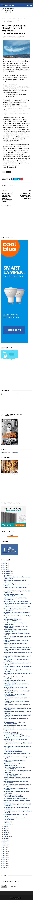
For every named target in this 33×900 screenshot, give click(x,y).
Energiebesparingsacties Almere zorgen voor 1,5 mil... (17, 674)
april (5, 832)
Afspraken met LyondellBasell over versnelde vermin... (17, 604)
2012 (4, 861)
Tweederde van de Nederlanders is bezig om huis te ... (17, 715)
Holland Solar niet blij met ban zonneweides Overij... (17, 649)
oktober (6, 575)
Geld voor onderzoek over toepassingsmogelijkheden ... (13, 750)
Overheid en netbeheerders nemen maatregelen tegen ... (14, 681)
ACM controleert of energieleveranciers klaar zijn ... (17, 667)
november (7, 573)
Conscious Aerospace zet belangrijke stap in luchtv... (17, 712)
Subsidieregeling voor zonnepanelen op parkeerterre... (16, 781)
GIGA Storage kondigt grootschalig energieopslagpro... (14, 768)
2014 (4, 857)
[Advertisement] (13, 375)
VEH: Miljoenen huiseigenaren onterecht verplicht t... (16, 788)
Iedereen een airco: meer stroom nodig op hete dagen (16, 808)
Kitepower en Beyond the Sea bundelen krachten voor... (16, 630)
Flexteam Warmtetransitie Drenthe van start (17, 647)
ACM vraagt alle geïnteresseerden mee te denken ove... (17, 691)
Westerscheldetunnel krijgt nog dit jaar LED (17, 607)
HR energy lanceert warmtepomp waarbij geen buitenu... (18, 811)
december (7, 571)
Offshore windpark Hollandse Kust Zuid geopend (15, 815)
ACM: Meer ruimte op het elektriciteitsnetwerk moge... (13, 733)
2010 (4, 865)
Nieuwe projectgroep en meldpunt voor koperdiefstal (16, 719)
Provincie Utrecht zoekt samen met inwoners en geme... (17, 785)
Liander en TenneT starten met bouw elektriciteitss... (15, 740)
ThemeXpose (19, 898)
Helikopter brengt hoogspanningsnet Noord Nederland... (17, 804)
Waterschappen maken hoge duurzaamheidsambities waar (13, 795)
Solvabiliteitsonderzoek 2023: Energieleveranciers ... (12, 620)
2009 (4, 867)
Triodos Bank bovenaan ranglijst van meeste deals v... (17, 698)
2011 (4, 863)
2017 (4, 851)
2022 (4, 841)
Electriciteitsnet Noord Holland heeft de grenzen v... (16, 581)
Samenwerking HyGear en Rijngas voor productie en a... (15, 688)
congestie (8, 18)
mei (5, 830)
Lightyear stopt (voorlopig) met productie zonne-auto (16, 792)
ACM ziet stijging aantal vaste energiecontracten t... (13, 774)
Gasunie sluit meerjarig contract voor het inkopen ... (16, 640)
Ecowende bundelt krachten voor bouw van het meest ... (17, 754)
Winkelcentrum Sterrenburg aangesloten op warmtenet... (17, 591)
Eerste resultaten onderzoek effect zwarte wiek (17, 778)
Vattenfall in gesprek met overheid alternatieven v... (14, 761)
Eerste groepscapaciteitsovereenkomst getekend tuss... (16, 818)
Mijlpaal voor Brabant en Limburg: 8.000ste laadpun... (17, 801)
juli (5, 826)
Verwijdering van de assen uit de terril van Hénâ (17, 613)
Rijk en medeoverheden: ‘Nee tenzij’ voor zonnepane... (16, 609)
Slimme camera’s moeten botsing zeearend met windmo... (17, 577)
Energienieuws (8, 5)
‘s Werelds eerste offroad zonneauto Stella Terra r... (17, 705)
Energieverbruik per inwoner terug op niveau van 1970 (17, 747)
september (7, 822)
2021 (4, 843)
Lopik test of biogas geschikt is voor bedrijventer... (15, 726)
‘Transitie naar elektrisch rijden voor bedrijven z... (18, 616)
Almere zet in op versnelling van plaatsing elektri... (17, 633)
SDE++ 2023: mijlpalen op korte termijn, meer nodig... (17, 584)
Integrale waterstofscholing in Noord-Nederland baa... (15, 644)
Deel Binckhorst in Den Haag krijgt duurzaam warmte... (17, 771)
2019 (4, 847)
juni (5, 828)
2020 (4, 845)
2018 (4, 849)
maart (6, 834)
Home (3, 18)
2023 (4, 569)
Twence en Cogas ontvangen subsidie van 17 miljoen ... (17, 663)
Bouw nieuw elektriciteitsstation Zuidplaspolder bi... (14, 595)
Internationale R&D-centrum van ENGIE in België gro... (16, 660)
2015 (4, 855)
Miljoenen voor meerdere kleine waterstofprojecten (13, 764)
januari (6, 838)
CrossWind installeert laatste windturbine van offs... (18, 653)
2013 (4, 859)
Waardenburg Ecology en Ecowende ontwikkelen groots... (14, 722)
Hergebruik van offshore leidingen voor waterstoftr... (16, 623)
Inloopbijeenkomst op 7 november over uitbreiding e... (16, 626)
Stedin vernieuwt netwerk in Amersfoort (16, 601)
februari (6, 836)
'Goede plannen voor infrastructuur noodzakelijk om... (14, 695)
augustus (7, 824)
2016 (4, 853)
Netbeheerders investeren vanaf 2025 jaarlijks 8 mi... (18, 729)
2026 (4, 563)
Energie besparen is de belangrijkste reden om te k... (18, 743)
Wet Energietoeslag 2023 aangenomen (15, 798)
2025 (4, 565)
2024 (4, 567)
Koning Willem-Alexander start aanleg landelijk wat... (15, 598)
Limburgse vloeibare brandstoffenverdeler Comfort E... (17, 677)
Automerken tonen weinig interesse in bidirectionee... (15, 588)
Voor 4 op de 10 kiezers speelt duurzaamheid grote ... (17, 637)
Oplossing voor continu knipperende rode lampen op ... (16, 684)
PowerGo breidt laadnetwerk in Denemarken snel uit (17, 656)
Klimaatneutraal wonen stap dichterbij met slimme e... (17, 736)
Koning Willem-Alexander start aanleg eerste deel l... (17, 757)
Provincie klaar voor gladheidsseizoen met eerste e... (17, 670)
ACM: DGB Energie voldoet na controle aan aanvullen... (16, 701)
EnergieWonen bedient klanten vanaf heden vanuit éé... (17, 708)
